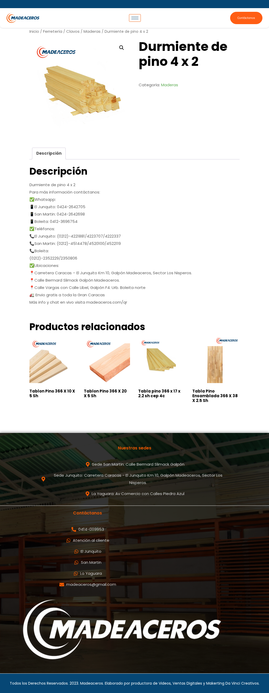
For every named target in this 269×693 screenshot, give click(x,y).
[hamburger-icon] (135, 18)
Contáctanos (246, 18)
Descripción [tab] (48, 153)
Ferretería (52, 31)
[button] (121, 47)
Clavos (73, 31)
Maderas (92, 31)
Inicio (34, 31)
